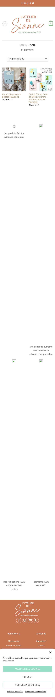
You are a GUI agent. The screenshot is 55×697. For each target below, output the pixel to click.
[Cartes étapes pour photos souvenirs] (14, 79)
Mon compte (13, 641)
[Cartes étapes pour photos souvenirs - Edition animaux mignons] (41, 79)
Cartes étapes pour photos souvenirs (11, 95)
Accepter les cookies (27, 668)
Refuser (27, 676)
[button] (50, 652)
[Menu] (4, 23)
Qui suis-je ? (41, 641)
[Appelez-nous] (36, 620)
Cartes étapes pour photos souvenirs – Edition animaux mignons (38, 98)
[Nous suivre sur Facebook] (22, 3)
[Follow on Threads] (30, 3)
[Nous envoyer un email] (30, 620)
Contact (41, 645)
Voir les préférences (27, 684)
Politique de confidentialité (35, 691)
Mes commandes (13, 645)
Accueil (23, 45)
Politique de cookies (15, 691)
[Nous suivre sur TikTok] (27, 3)
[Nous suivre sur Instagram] (25, 3)
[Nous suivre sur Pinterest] (33, 3)
